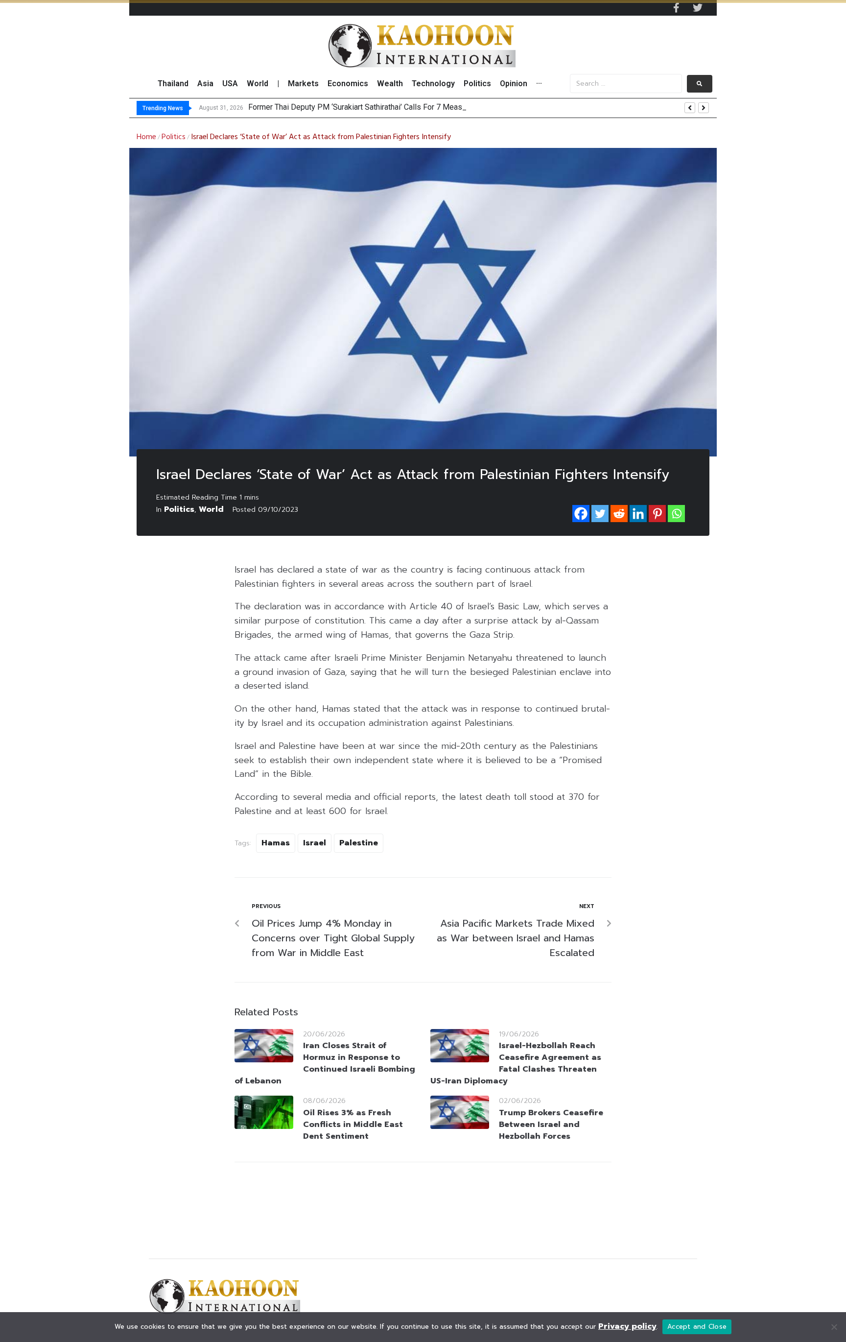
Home (146, 137)
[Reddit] (619, 513)
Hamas (275, 843)
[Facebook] (580, 513)
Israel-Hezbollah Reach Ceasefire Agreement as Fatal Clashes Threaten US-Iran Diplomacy (515, 1063)
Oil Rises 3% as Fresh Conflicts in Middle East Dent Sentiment (353, 1124)
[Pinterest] (657, 513)
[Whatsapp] (676, 513)
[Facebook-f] (676, 8)
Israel (314, 843)
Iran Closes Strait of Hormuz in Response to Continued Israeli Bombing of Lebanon (325, 1063)
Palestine (358, 843)
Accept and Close (697, 1326)
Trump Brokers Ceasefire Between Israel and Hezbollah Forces (551, 1124)
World (211, 509)
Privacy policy (627, 1326)
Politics (174, 137)
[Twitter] (697, 8)
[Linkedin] (638, 513)
